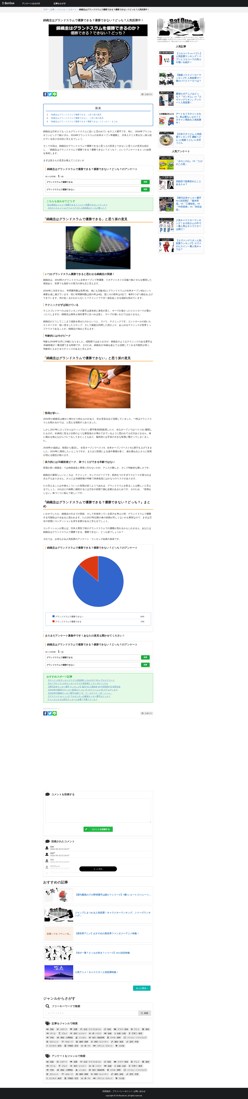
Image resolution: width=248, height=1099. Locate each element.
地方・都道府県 (98, 1037)
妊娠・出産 (121, 1033)
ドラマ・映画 (122, 1029)
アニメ (136, 1029)
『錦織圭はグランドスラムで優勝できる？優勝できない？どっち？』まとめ (83, 121)
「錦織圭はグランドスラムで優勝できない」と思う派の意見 (76, 118)
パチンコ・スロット (105, 1046)
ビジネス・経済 (55, 1046)
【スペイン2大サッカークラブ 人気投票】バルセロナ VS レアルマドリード (81, 680)
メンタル (82, 1037)
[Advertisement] (98, 756)
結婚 (109, 1033)
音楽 (109, 1029)
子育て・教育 (136, 1033)
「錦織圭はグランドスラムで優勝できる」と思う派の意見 (75, 114)
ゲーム (52, 1033)
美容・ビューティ (101, 1042)
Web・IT (69, 1042)
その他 (121, 1046)
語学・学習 (133, 1042)
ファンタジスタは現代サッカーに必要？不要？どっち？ (72, 699)
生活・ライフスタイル (92, 1029)
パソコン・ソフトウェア (136, 1037)
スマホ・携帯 (115, 1037)
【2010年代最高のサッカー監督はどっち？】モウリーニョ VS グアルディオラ (82, 690)
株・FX (87, 1046)
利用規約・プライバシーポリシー (117, 1091)
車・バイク (96, 1033)
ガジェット (54, 1042)
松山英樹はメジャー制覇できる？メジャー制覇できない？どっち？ (77, 205)
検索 (146, 1013)
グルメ (64, 1033)
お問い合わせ (139, 1091)
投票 (145, 182)
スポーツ (63, 1029)
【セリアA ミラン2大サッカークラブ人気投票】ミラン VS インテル (77, 683)
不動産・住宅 (72, 1046)
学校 (52, 1037)
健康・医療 (83, 1042)
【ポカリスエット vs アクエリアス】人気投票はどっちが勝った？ (76, 208)
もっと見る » (142, 988)
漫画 (147, 1029)
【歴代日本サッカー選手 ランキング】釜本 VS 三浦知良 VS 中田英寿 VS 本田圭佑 (83, 686)
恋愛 (75, 1029)
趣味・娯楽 (118, 1042)
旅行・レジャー (80, 1033)
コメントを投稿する (101, 829)
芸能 (52, 1029)
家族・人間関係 (66, 1037)
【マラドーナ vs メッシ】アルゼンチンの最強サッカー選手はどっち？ (79, 696)
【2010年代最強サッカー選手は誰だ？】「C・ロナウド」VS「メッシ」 (79, 693)
